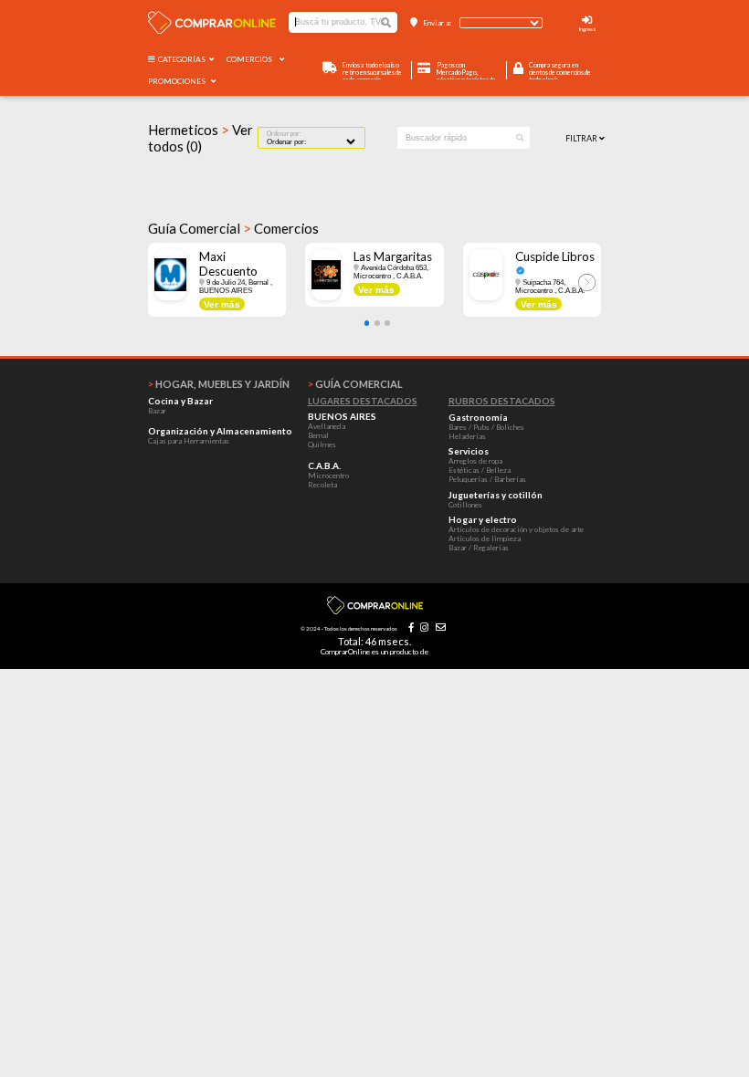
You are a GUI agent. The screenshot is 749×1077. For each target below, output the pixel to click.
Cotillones (465, 504)
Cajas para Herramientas (188, 440)
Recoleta (322, 484)
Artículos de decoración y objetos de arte (516, 529)
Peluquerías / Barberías (487, 479)
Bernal (318, 435)
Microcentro (328, 475)
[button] (367, 323)
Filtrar (582, 138)
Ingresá (587, 29)
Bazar (157, 410)
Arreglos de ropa (475, 460)
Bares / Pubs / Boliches (486, 427)
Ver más (222, 304)
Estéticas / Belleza (479, 470)
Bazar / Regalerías (478, 547)
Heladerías (467, 436)
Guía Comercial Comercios (233, 228)
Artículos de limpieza (484, 538)
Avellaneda (326, 426)
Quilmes (322, 444)
